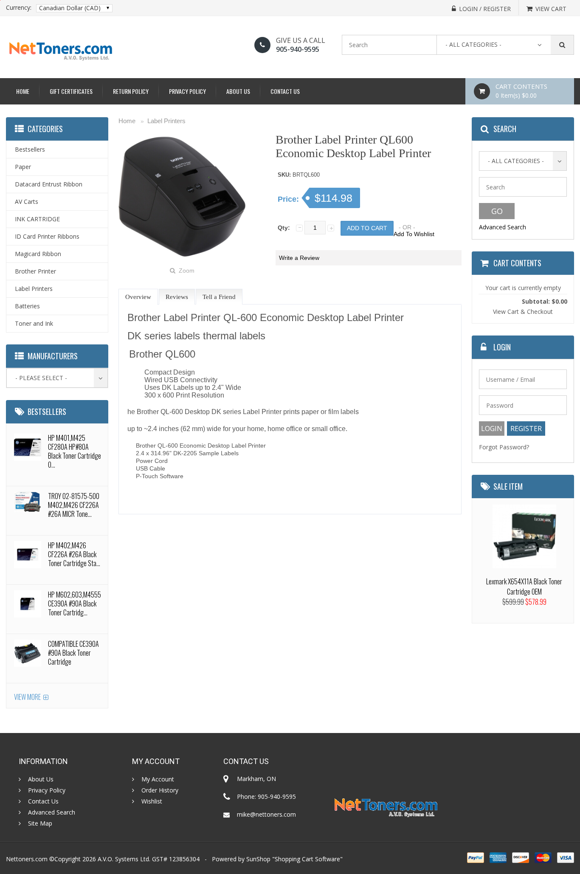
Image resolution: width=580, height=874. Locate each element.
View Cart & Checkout (523, 311)
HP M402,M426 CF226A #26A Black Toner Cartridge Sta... (74, 554)
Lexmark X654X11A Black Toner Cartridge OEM (524, 586)
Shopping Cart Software (307, 859)
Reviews (177, 296)
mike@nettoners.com (266, 814)
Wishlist (151, 801)
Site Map (40, 823)
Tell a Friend (219, 296)
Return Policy (131, 91)
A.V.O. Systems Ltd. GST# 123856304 (149, 859)
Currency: (18, 7)
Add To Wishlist (414, 234)
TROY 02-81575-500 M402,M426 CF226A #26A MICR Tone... (73, 505)
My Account (157, 779)
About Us (238, 91)
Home (22, 91)
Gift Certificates (71, 91)
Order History (159, 790)
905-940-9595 (297, 49)
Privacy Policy (187, 91)
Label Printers (166, 120)
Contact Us (285, 91)
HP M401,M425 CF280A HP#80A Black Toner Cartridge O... (74, 451)
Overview (138, 296)
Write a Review (299, 257)
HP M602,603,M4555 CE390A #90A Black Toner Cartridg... (74, 603)
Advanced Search (502, 227)
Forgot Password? (504, 447)
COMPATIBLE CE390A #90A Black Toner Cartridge (73, 653)
